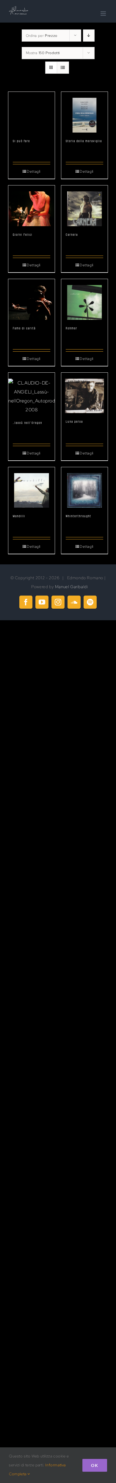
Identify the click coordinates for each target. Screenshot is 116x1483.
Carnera (72, 234)
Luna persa (74, 421)
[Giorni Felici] (31, 205)
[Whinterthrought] (84, 487)
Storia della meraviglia (84, 141)
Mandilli (19, 516)
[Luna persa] (84, 393)
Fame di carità (24, 328)
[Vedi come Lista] (63, 67)
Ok (94, 1465)
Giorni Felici (22, 234)
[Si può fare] (31, 112)
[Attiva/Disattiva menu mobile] (104, 13)
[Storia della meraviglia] (84, 112)
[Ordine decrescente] (89, 35)
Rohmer (71, 328)
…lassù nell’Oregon (27, 423)
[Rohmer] (84, 299)
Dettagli (33, 171)
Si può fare (21, 141)
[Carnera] (84, 205)
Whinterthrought (78, 516)
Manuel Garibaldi (71, 586)
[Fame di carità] (31, 299)
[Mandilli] (31, 487)
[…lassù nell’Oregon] (31, 393)
